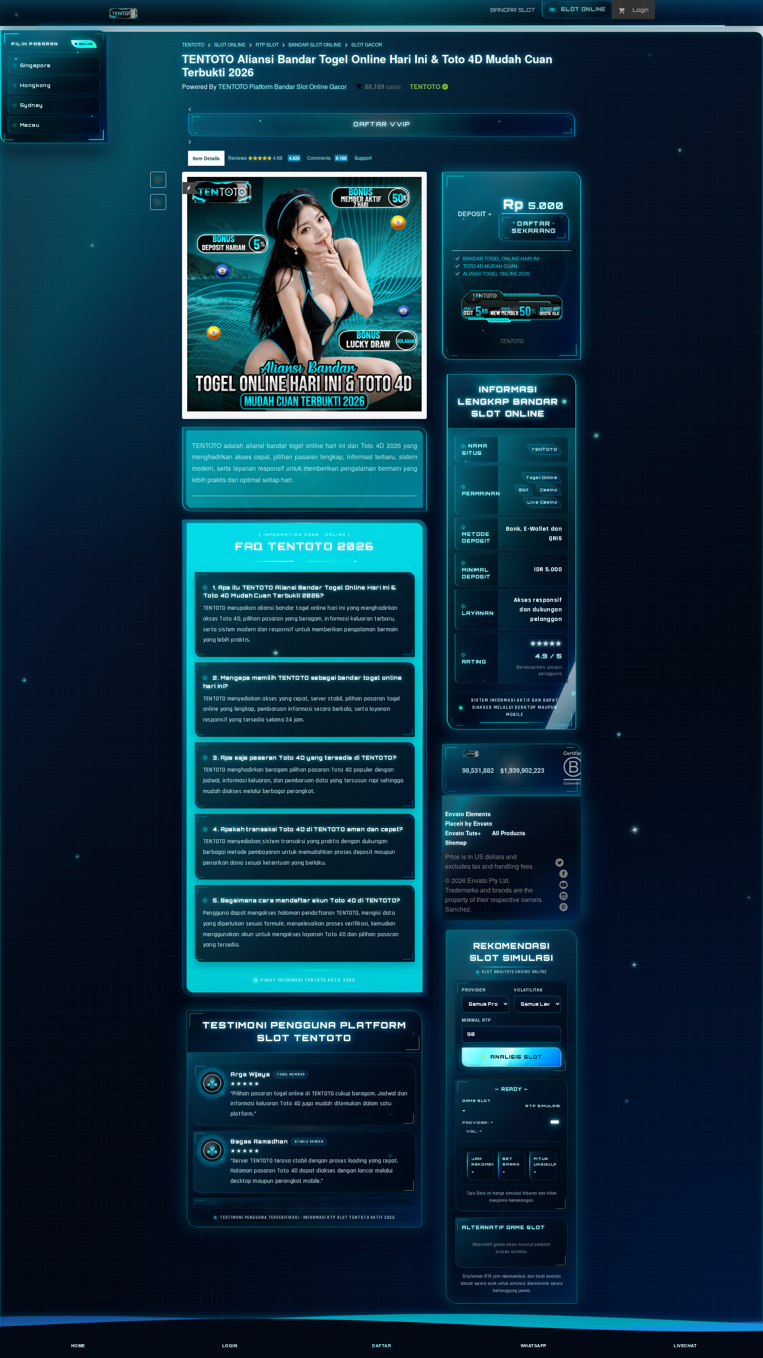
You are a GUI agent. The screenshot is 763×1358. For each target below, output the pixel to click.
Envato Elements (468, 814)
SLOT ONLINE (230, 44)
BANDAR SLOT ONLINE (315, 44)
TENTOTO (193, 44)
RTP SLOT (267, 44)
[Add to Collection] (158, 202)
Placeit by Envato (468, 823)
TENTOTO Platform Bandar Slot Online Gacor (282, 86)
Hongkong (35, 85)
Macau (29, 125)
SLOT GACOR (366, 44)
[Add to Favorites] (158, 180)
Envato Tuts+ (463, 833)
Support (363, 157)
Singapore (35, 65)
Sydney (31, 105)
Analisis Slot (511, 1057)
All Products (508, 833)
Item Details (206, 158)
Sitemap (456, 842)
